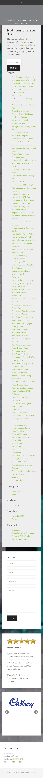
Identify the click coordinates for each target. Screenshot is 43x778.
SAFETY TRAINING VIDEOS (23, 382)
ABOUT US (16, 95)
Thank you (16, 409)
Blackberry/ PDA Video (21, 120)
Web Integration (18, 449)
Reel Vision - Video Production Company (21, 10)
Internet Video (17, 252)
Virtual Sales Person (19, 434)
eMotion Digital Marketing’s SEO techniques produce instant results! (24, 188)
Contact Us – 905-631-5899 (22, 138)
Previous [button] (7, 712)
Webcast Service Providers (21, 539)
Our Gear (15, 277)
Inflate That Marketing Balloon (23, 240)
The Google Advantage (20, 412)
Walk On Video (17, 443)
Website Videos (17, 452)
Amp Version (21, 774)
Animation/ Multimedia (20, 111)
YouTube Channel (18, 480)
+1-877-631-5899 (16, 762)
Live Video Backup (19, 258)
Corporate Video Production (22, 141)
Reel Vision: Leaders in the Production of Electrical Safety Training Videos (23, 357)
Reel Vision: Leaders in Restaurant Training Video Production (22, 338)
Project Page (16, 308)
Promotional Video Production (23, 311)
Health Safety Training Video (23, 234)
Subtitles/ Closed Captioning (22, 403)
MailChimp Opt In (19, 262)
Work (14, 494)
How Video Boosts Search (21, 237)
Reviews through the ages (21, 378)
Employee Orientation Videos (23, 212)
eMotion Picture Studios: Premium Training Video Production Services (21, 206)
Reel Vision (30, 772)
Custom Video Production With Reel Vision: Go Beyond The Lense (24, 163)
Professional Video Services (22, 305)
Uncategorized (17, 491)
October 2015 (17, 519)
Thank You (16, 530)
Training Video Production (22, 418)
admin (14, 505)
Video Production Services (21, 428)
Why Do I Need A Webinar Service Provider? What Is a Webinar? (22, 465)
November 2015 (18, 516)
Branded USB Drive (19, 123)
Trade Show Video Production (23, 415)
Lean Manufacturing (19, 255)
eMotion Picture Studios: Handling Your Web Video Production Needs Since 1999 (23, 197)
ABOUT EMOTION (20, 89)
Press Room (16, 295)
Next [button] (36, 712)
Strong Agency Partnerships (22, 388)
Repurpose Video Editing (21, 375)
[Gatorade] (24, 712)
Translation (16, 422)
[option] (24, 712)
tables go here (17, 406)
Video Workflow (18, 431)
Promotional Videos (19, 314)
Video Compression (19, 425)
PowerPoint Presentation (21, 286)
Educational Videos (19, 182)
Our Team (20, 92)
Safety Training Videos (20, 385)
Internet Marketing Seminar (22, 249)
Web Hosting (17, 446)
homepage (24, 45)
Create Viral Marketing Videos (23, 145)
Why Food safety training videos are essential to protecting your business (24, 474)
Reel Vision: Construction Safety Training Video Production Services (21, 348)
